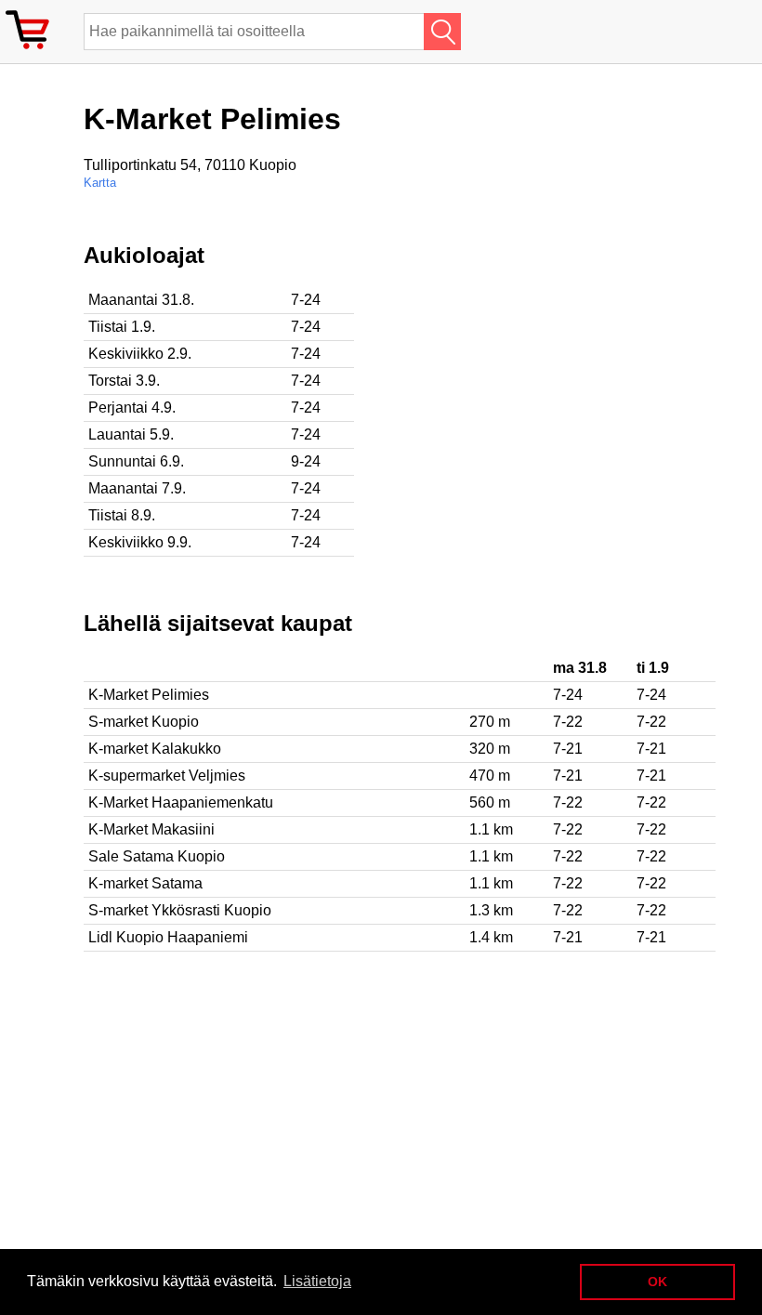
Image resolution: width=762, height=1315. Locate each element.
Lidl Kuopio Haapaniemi (168, 937)
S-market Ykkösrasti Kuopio (179, 910)
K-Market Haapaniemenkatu (180, 802)
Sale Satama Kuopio (156, 856)
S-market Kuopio (143, 722)
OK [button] (657, 1281)
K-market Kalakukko (154, 748)
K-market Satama (145, 883)
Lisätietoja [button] (317, 1281)
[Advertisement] (604, 373)
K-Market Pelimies (148, 695)
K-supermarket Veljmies (166, 775)
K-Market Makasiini (151, 829)
